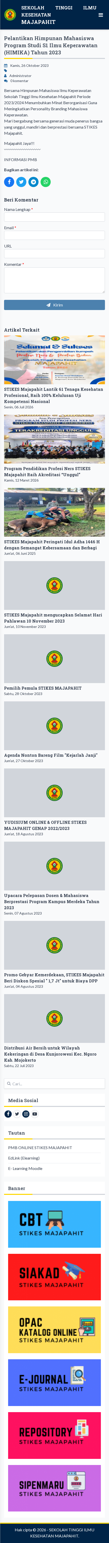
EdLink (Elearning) (24, 1157)
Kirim (57, 304)
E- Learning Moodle (25, 1168)
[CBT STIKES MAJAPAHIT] (54, 1224)
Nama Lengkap (18, 209)
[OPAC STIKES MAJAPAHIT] (54, 1329)
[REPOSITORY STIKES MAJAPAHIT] (54, 1435)
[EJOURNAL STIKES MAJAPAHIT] (54, 1382)
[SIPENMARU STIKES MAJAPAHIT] (54, 1488)
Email (10, 227)
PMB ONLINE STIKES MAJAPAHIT (40, 1147)
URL (8, 245)
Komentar (14, 264)
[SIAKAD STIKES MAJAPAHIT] (54, 1277)
